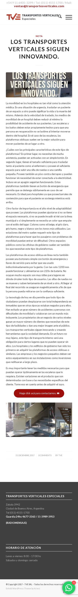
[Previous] (14, 417)
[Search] (58, 16)
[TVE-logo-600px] (32, 16)
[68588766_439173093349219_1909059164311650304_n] (39, 84)
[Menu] (67, 16)
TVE (60, 455)
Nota (39, 36)
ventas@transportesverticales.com (39, 6)
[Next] (63, 417)
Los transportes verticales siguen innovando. (39, 49)
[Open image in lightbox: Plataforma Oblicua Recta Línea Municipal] (51, 435)
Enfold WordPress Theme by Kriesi (23, 588)
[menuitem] (58, 16)
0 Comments (44, 455)
